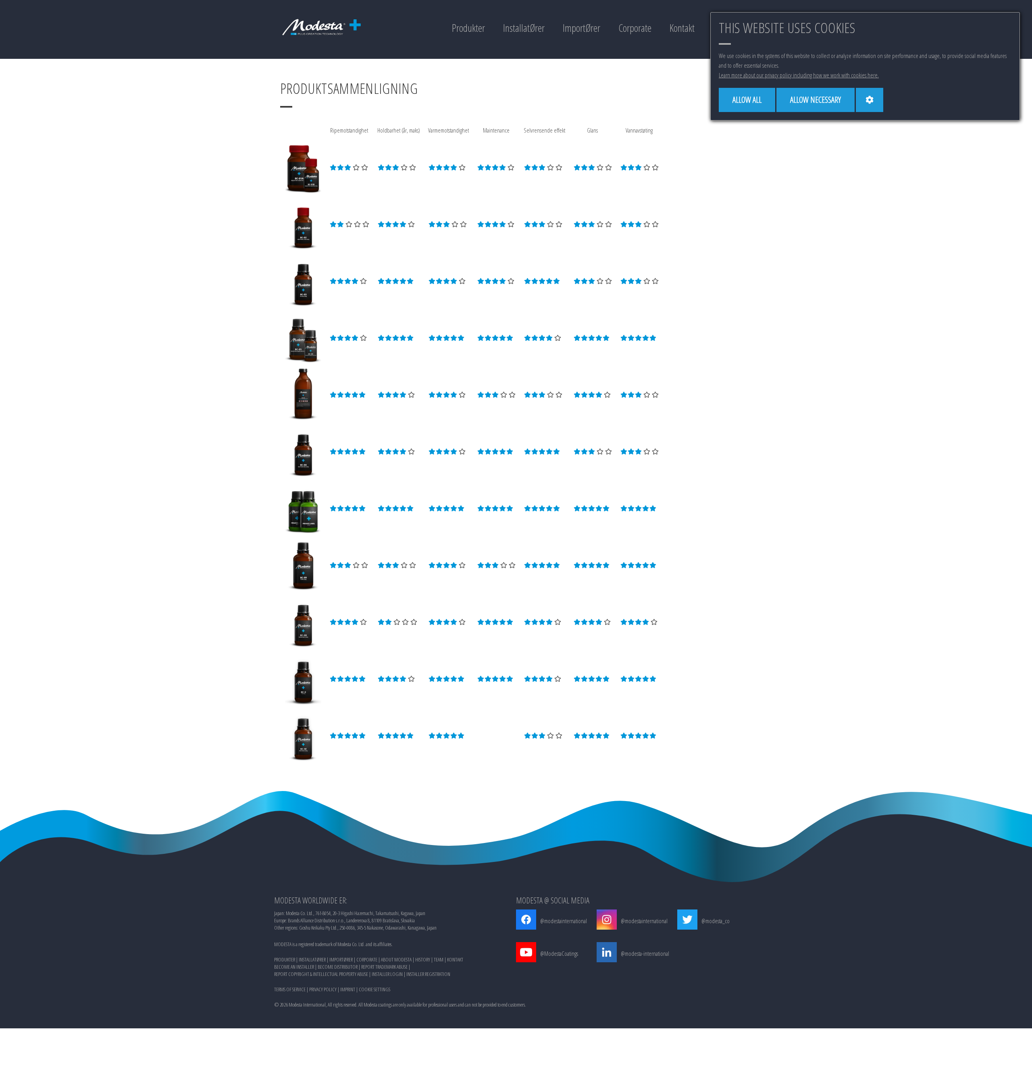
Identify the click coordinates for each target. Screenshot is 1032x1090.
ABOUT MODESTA (396, 959)
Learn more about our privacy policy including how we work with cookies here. (799, 75)
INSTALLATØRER (312, 959)
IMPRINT (347, 989)
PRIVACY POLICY (323, 989)
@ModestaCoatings (559, 953)
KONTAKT (455, 959)
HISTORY (422, 959)
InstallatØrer (524, 28)
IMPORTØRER (341, 959)
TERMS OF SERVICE (290, 989)
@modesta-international (645, 953)
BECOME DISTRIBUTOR (338, 966)
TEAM (438, 959)
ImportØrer (581, 28)
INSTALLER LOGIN (387, 974)
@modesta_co (715, 921)
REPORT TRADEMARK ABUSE (384, 966)
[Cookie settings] (869, 100)
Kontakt (682, 28)
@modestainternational (563, 921)
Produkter (468, 28)
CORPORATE (366, 959)
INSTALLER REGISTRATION (428, 974)
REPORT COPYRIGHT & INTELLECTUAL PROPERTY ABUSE (321, 974)
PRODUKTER (284, 959)
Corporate (634, 28)
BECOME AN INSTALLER (294, 966)
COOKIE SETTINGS (374, 989)
